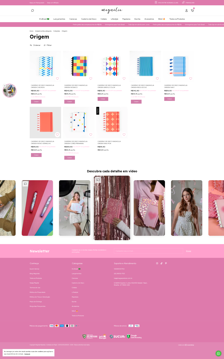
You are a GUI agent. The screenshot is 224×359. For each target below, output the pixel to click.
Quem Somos (34, 269)
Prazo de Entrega (36, 302)
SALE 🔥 (161, 19)
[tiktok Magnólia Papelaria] (161, 263)
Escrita (137, 19)
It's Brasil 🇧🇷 (44, 19)
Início (31, 31)
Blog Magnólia (35, 274)
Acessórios (149, 19)
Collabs (104, 19)
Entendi (27, 354)
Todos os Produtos (177, 19)
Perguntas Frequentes (37, 306)
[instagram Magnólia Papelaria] (157, 263)
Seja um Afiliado (53, 3)
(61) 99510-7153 (119, 274)
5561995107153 (119, 269)
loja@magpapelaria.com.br (123, 278)
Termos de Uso (35, 288)
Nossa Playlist (34, 283)
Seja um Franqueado (37, 3)
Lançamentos (59, 19)
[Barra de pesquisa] (32, 10)
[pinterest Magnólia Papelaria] (166, 263)
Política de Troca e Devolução (40, 297)
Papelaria (126, 19)
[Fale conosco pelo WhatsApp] (218, 353)
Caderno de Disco (88, 19)
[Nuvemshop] (186, 345)
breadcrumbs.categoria (43, 31)
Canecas (73, 19)
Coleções (56, 31)
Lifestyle (114, 19)
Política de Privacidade (37, 292)
